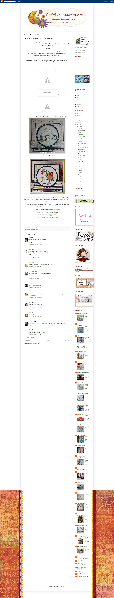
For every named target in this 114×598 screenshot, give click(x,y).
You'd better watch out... (86, 438)
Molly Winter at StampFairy (81, 137)
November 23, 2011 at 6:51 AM (35, 257)
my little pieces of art (81, 472)
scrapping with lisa (81, 536)
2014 (78, 120)
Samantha (79, 104)
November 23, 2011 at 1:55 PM (35, 287)
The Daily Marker (81, 346)
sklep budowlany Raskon (82, 564)
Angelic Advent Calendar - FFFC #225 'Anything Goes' (87, 408)
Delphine (30, 292)
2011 (78, 126)
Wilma (78, 106)
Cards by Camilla (81, 362)
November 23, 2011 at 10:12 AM (35, 266)
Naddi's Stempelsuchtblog (83, 372)
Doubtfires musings (81, 574)
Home (47, 340)
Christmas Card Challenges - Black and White (47, 212)
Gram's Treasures (81, 435)
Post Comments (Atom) (35, 343)
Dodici (29, 249)
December (80, 128)
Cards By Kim (80, 425)
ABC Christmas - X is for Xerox (83, 140)
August (79, 166)
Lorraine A (31, 321)
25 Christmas (87, 484)
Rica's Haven (80, 571)
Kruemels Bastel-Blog (82, 313)
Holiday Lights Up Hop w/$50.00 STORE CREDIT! (83, 348)
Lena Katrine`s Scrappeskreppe (81, 514)
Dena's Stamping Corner (83, 393)
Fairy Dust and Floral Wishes (82, 158)
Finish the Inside (81, 134)
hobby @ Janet (80, 336)
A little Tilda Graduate (86, 506)
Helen (29, 302)
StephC (30, 262)
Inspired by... (80, 557)
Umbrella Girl (81, 132)
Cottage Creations (81, 445)
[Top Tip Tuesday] (82, 191)
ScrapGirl (79, 468)
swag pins (87, 494)
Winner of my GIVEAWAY (87, 365)
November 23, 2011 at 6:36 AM (35, 244)
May (79, 172)
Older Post (67, 340)
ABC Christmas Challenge (81, 324)
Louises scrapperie (81, 503)
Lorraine (78, 101)
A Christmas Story (82, 143)
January (80, 181)
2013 (78, 122)
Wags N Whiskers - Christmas (47, 216)
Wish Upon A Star (82, 155)
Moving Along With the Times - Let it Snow (47, 217)
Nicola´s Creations (81, 561)
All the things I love (81, 351)
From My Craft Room (82, 404)
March (79, 177)
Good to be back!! (87, 447)
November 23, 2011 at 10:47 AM (35, 278)
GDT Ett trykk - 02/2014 (86, 518)
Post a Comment (30, 337)
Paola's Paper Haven (81, 493)
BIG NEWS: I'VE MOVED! (83, 558)
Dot (77, 93)
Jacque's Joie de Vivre (82, 525)
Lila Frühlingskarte (87, 549)
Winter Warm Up (81, 149)
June (79, 170)
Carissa (85, 37)
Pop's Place (79, 563)
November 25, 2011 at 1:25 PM (35, 307)
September (80, 164)
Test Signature (80, 568)
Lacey (78, 97)
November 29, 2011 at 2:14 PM (35, 316)
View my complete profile (80, 52)
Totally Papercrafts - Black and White (47, 214)
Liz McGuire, (31, 271)
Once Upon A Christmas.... (84, 147)
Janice (29, 312)
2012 (78, 124)
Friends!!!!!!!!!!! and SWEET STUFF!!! (87, 529)
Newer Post (27, 340)
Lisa (77, 99)
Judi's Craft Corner (81, 567)
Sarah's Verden (80, 414)
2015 (78, 118)
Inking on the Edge (81, 383)
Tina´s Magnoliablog (82, 546)
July (79, 168)
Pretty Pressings (80, 482)
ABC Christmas (31, 229)
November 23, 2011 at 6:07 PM (35, 297)
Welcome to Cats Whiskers (81, 456)
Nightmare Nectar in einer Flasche (87, 316)
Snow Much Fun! (82, 151)
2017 (78, 113)
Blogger (62, 586)
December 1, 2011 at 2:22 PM (34, 334)
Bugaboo (36, 229)
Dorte (29, 237)
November (80, 130)
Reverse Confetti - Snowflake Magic (87, 386)
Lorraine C (79, 102)
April (79, 174)
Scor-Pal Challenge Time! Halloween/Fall (87, 540)
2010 (78, 184)
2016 (78, 115)
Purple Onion (86, 395)
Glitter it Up (80, 145)
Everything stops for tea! (87, 427)
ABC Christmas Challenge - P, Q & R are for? (87, 329)
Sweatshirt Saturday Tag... (82, 469)
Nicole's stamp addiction (82, 576)
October (80, 161)
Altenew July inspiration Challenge (87, 417)
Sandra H (30, 283)
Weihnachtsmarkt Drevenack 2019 (87, 375)
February (80, 179)
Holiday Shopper (81, 153)
